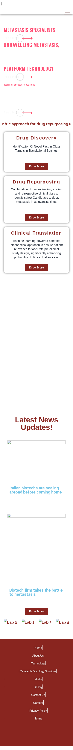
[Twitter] (36, 736)
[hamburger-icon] (68, 11)
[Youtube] (47, 736)
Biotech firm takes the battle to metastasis (36, 592)
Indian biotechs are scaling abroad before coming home (35, 490)
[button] (6, 625)
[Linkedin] (25, 736)
